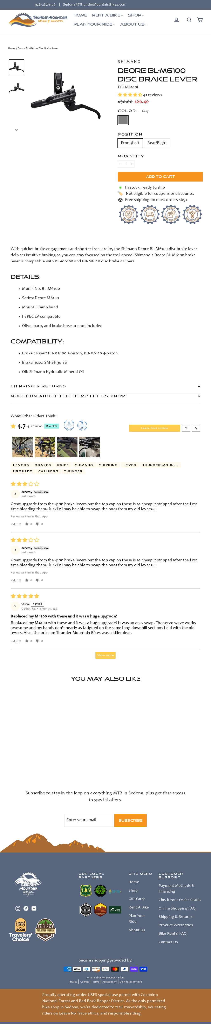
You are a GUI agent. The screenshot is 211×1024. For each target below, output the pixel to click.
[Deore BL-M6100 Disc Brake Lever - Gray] (11, 767)
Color (133, 111)
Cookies (85, 982)
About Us (137, 930)
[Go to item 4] (89, 447)
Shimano (129, 62)
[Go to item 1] (22, 447)
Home (11, 48)
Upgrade (23, 471)
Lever (130, 465)
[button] (130, 95)
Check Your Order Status (180, 900)
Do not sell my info (131, 982)
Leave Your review (154, 428)
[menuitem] (80, 15)
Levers (21, 465)
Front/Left (130, 143)
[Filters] (186, 428)
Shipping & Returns (39, 386)
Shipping (108, 465)
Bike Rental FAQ (173, 934)
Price (63, 465)
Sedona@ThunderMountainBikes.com (95, 5)
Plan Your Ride (137, 919)
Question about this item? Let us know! (69, 396)
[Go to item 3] (67, 447)
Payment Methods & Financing (177, 889)
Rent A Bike (139, 908)
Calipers (48, 471)
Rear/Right (157, 143)
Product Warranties (176, 925)
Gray (123, 120)
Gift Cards (137, 899)
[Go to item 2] (45, 447)
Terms (96, 982)
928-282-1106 (45, 5)
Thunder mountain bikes (161, 465)
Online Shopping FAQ (177, 909)
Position (130, 134)
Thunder (73, 471)
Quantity (131, 156)
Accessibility (110, 982)
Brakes (43, 465)
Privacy (73, 982)
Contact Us (168, 942)
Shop (133, 891)
